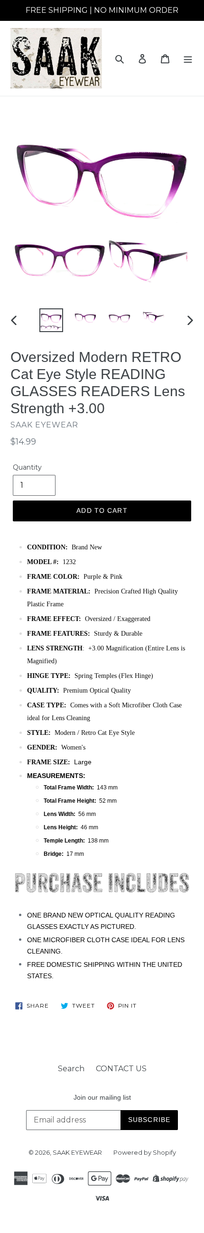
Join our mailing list (102, 1097)
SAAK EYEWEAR (77, 1152)
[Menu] (187, 58)
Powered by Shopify (144, 1152)
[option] (51, 320)
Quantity (27, 467)
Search (71, 1068)
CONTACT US (121, 1068)
